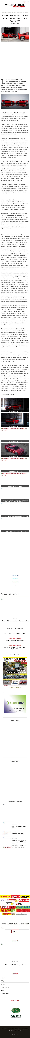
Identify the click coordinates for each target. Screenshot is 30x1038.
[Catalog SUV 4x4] (7, 908)
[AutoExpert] (5, 897)
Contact (3, 982)
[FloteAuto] (15, 897)
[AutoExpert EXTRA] (23, 911)
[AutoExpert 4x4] (8, 915)
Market (2, 988)
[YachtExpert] (4, 901)
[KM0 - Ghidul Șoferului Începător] (10, 904)
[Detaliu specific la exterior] (15, 480)
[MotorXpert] (25, 897)
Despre (2, 976)
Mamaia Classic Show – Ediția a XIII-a (19, 827)
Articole (9, 12)
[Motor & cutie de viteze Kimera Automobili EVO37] (15, 510)
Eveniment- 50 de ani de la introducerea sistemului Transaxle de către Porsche (15, 811)
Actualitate (4, 12)
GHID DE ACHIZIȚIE (6, 991)
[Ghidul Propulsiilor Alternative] (22, 908)
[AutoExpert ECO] (7, 911)
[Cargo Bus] (24, 901)
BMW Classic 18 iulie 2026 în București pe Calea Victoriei (19, 846)
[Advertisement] (15, 61)
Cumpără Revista (5, 985)
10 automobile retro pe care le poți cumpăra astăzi (15, 620)
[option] (15, 610)
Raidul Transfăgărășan (15, 640)
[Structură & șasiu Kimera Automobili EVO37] (15, 525)
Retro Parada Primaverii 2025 (15, 633)
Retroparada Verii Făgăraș (18, 833)
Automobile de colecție (16, 12)
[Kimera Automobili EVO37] (15, 405)
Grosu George (16, 23)
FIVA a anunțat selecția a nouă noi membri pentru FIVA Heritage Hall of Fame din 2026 (19, 842)
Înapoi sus (14, 1032)
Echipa (2, 979)
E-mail (2, 928)
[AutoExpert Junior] (13, 901)
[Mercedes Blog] (21, 915)
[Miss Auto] (19, 904)
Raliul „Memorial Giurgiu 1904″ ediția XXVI (15, 648)
